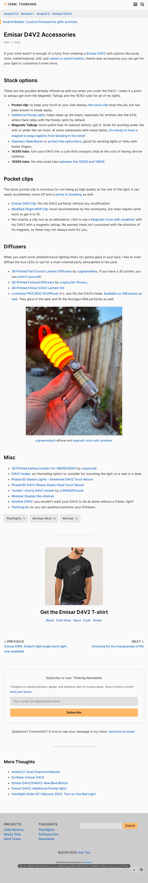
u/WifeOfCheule (71, 490)
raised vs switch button (67, 58)
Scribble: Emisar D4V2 (28, 777)
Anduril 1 (27, 14)
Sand (77, 620)
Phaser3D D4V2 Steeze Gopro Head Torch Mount (48, 485)
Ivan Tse (84, 852)
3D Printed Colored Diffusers (33, 282)
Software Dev (48, 834)
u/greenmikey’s (45, 440)
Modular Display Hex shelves (33, 496)
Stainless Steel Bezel (27, 141)
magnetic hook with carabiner (93, 440)
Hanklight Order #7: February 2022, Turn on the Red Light (54, 794)
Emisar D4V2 (62, 14)
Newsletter (47, 839)
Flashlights (47, 830)
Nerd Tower (12, 839)
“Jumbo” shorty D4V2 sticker (33, 490)
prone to (62, 194)
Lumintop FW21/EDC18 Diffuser (35, 293)
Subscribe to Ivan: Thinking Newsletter (74, 678)
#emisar (70, 518)
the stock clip (98, 105)
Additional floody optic (28, 115)
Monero (87, 862)
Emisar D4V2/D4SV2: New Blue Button (40, 783)
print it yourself (29, 277)
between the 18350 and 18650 (82, 161)
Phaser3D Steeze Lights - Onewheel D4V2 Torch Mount (52, 479)
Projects (12, 824)
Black (50, 620)
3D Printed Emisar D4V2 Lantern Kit (38, 288)
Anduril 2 (43, 14)
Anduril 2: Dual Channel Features (36, 772)
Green (97, 620)
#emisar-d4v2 (44, 518)
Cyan (87, 620)
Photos (81, 282)
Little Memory (14, 830)
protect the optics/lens (65, 141)
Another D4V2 (22, 501)
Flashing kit (20, 507)
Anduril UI (11, 14)
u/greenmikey (87, 271)
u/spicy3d (67, 282)
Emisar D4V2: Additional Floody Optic (39, 788)
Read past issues (20, 691)
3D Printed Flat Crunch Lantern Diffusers (42, 271)
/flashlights (15, 518)
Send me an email (122, 731)
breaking (75, 194)
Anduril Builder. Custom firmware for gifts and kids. (40, 22)
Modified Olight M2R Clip (30, 209)
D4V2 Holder (21, 474)
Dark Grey (63, 620)
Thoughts (48, 824)
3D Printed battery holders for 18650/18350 (44, 468)
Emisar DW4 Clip (24, 203)
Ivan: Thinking (22, 4)
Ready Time (12, 834)
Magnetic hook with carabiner (113, 219)
